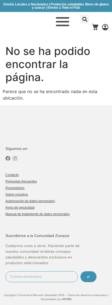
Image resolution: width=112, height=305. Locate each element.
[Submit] (88, 276)
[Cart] (95, 26)
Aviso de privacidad (20, 208)
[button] (84, 19)
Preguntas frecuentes (21, 181)
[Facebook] (7, 158)
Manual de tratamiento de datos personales (37, 214)
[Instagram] (15, 158)
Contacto (12, 175)
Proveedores (14, 188)
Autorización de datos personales (30, 201)
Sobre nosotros (16, 194)
